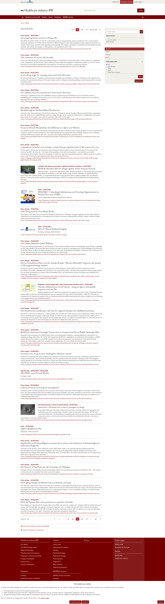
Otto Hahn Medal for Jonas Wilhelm (37, 244)
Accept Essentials (75, 602)
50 (82, 30)
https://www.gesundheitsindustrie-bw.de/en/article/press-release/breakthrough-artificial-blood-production (56, 119)
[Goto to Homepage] (38, 10)
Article (107, 52)
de (142, 17)
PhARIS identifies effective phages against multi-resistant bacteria (66, 169)
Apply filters (138, 81)
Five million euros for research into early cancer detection (46, 93)
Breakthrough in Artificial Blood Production (40, 110)
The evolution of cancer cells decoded (37, 58)
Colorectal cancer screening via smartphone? (40, 388)
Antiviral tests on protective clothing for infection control (46, 354)
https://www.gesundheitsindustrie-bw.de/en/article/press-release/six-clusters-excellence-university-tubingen (57, 474)
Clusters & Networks (27, 564)
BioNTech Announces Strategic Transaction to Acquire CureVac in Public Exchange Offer (60, 332)
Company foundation (27, 559)
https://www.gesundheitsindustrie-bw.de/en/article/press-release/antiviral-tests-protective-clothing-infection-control (59, 364)
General (108, 49)
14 (73, 519)
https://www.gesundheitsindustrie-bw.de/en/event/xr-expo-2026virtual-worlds (47, 379)
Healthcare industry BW (32, 17)
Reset (140, 76)
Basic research (57, 564)
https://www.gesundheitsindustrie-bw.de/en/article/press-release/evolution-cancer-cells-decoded (53, 66)
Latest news (57, 544)
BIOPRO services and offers (62, 575)
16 (82, 519)
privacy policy (45, 598)
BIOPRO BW (115, 2)
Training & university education (31, 556)
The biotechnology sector (29, 547)
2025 (109, 70)
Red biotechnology (59, 553)
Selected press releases (60, 547)
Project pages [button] (138, 2)
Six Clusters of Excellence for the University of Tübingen (45, 467)
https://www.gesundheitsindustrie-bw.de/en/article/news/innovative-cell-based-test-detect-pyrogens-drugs (56, 420)
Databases (58, 17)
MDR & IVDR (119, 544)
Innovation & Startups (122, 547)
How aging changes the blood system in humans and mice (46, 483)
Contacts (56, 578)
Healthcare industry (126, 2)
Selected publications (60, 567)
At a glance (24, 544)
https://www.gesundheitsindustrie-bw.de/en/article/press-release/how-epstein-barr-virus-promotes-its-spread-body (59, 513)
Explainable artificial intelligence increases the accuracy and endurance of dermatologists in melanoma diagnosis (60, 444)
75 (87, 30)
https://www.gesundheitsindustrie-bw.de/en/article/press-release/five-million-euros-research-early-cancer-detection (59, 101)
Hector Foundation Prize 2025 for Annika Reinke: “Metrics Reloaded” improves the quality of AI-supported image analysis (61, 264)
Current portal (112, 40)
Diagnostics (57, 562)
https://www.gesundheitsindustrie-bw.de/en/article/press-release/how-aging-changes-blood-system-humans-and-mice (60, 493)
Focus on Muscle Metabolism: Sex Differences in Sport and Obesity (50, 128)
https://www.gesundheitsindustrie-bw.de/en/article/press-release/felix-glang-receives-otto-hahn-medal (55, 220)
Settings (160, 602)
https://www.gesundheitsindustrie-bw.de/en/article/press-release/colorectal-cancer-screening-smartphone (56, 398)
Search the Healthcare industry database (36, 526)
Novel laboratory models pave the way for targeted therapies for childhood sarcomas (57, 311)
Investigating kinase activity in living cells (39, 38)
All (109, 64)
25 (78, 30)
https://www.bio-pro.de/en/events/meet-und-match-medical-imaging (44, 235)
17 (87, 519)
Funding (108, 54)
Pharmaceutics (58, 559)
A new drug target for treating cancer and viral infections (45, 75)
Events (51, 17)
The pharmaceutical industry (30, 553)
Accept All (85, 602)
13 (68, 519)
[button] (141, 62)
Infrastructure (25, 562)
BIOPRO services (68, 17)
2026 (109, 68)
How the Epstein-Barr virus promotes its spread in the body (47, 502)
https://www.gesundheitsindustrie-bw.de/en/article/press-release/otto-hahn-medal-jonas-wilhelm (53, 254)
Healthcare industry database (30, 578)
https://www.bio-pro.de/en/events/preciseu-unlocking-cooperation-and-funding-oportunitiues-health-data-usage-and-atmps (69, 201)
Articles (44, 17)
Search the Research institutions (33, 530)
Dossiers (56, 550)
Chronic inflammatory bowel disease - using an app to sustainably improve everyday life (67, 288)
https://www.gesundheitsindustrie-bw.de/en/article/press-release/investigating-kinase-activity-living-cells (56, 49)
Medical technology (27, 550)
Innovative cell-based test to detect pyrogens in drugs (61, 407)
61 (96, 519)
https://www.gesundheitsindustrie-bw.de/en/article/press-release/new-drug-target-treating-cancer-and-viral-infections (60, 84)
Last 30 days (111, 66)
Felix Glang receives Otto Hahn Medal (37, 212)
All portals (111, 42)
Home (22, 23)
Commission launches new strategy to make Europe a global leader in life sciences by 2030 (60, 147)
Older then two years (114, 72)
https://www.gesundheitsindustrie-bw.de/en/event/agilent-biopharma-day (45, 434)
